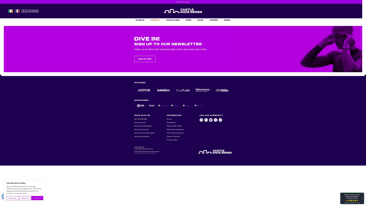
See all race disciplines (143, 126)
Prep (188, 20)
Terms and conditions (175, 133)
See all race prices (141, 129)
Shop (200, 20)
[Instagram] (201, 120)
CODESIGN (151, 153)
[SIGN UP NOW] (145, 62)
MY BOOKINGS (140, 119)
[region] (25, 191)
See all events (139, 122)
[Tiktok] (220, 120)
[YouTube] (211, 120)
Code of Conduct (173, 136)
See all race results (141, 136)
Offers (214, 20)
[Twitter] (215, 120)
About (169, 119)
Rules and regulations (175, 129)
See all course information (144, 133)
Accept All (37, 198)
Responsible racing (174, 126)
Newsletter (171, 122)
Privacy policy (172, 140)
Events (140, 20)
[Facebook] (206, 120)
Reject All (25, 198)
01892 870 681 (139, 147)
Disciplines (173, 20)
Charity (155, 20)
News (227, 20)
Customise (12, 198)
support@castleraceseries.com (143, 149)
